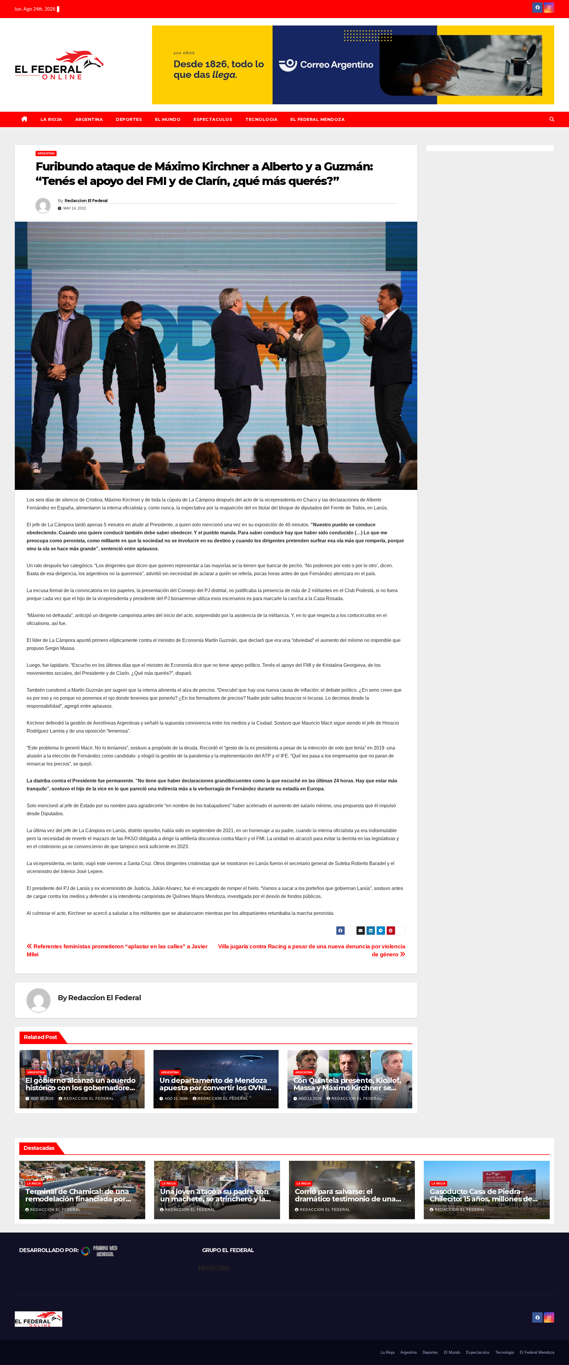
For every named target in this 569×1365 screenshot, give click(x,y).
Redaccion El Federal (86, 200)
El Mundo (167, 119)
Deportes (129, 119)
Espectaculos (213, 119)
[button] (551, 119)
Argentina (89, 119)
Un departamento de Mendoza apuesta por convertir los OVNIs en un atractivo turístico (214, 1087)
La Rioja (51, 119)
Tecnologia (261, 119)
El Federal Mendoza (317, 119)
